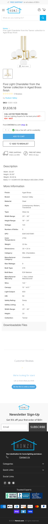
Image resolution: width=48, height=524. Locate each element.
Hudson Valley (11, 98)
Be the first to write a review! (24, 387)
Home (5, 28)
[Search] (43, 18)
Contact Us (24, 457)
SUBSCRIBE (37, 427)
